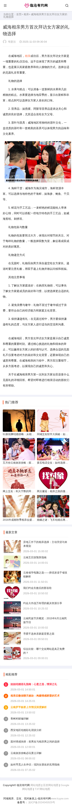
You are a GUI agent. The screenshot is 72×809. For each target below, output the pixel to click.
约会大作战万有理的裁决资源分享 (42, 603)
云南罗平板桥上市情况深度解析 (29, 707)
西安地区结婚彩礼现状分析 (26, 730)
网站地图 (35, 785)
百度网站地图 (51, 785)
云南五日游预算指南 (35, 557)
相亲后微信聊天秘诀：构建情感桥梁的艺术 (35, 695)
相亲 (26, 14)
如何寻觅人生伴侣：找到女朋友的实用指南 (35, 764)
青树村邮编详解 (20, 718)
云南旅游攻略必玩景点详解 (26, 753)
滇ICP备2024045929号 (41, 802)
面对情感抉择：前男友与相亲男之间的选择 (35, 741)
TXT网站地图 (42, 789)
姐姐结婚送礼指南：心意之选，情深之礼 (34, 684)
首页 (18, 14)
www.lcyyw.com (60, 798)
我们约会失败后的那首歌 (37, 587)
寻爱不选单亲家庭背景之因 (38, 633)
